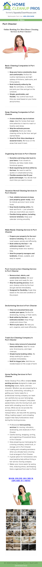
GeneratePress (21, 565)
